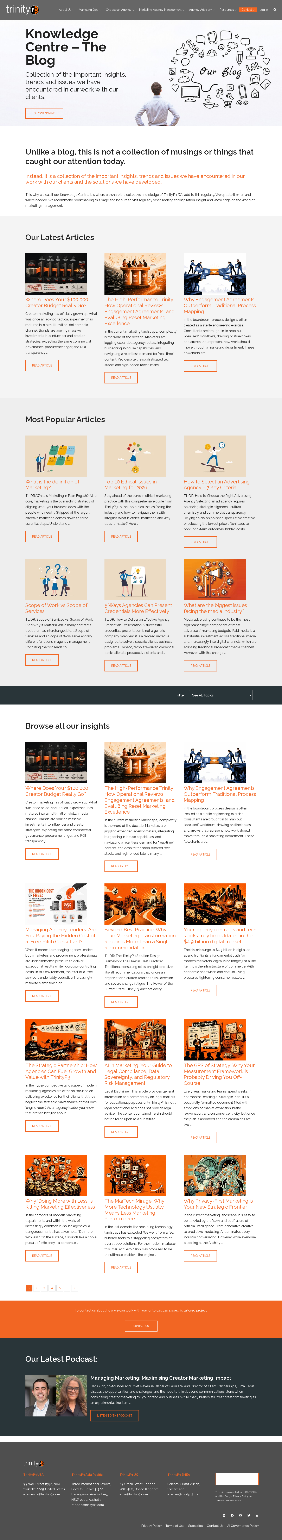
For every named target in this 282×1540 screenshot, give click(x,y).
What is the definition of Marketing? (52, 485)
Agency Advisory (200, 9)
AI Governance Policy (243, 1526)
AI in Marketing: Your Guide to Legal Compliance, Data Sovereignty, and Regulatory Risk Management (138, 1074)
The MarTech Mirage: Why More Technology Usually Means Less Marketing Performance (134, 1210)
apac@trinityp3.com (89, 1505)
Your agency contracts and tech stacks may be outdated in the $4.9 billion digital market (220, 936)
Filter (181, 695)
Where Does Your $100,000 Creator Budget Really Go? (56, 302)
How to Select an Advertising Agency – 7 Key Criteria (217, 485)
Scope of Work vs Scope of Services (56, 608)
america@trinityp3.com (43, 1494)
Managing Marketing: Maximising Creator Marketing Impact (160, 1378)
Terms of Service (225, 1500)
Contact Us (237, 1479)
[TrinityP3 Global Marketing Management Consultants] (22, 10)
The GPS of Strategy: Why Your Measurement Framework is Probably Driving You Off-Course (219, 1074)
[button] (275, 10)
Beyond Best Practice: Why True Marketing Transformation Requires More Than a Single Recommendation (140, 938)
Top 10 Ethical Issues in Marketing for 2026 (130, 485)
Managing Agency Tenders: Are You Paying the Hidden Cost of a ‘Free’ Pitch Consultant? (60, 936)
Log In (263, 9)
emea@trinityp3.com (185, 1494)
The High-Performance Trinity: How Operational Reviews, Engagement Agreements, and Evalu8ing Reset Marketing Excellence (139, 311)
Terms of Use (175, 1526)
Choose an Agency (119, 9)
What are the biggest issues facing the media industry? (215, 608)
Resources (227, 9)
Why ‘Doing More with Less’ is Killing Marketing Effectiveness (60, 1204)
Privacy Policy (240, 1496)
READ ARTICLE (42, 365)
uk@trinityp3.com (135, 1494)
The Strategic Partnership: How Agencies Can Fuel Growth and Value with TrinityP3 (61, 1071)
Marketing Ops (88, 9)
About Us (65, 9)
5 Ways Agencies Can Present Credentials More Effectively (138, 608)
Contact (247, 9)
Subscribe (195, 1526)
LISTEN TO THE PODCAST (114, 1415)
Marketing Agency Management (160, 9)
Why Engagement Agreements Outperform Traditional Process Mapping (220, 305)
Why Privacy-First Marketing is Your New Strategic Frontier (218, 1204)
